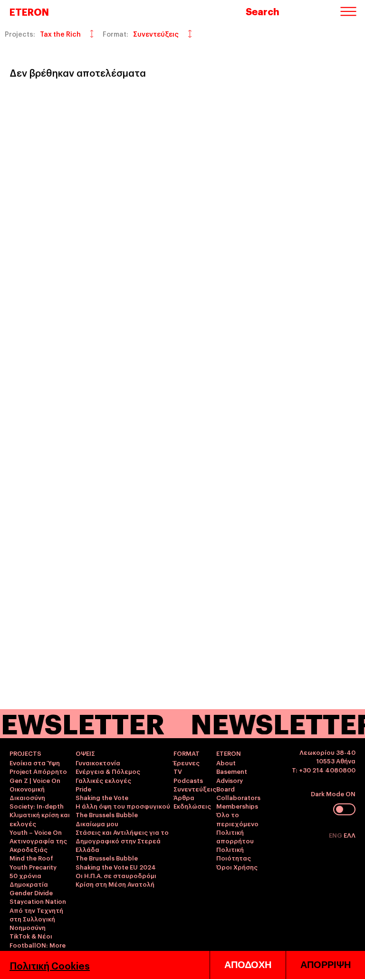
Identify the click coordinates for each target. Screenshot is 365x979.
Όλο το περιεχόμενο (237, 818)
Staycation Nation (38, 901)
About (226, 762)
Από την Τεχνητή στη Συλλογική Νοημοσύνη (36, 918)
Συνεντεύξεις (194, 788)
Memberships (237, 805)
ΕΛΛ (349, 835)
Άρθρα (183, 797)
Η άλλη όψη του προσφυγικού (123, 805)
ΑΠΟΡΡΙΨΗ (325, 964)
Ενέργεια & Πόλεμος (108, 771)
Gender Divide (31, 892)
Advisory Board (229, 784)
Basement (231, 771)
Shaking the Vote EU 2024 (116, 866)
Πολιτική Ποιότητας (233, 853)
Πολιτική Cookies (50, 965)
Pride (83, 788)
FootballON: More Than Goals (38, 949)
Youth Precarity (33, 866)
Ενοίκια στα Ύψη (35, 762)
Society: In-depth (37, 805)
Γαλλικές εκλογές (103, 780)
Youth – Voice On (36, 832)
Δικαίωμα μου (97, 823)
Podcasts (188, 780)
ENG (336, 835)
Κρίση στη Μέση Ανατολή (115, 884)
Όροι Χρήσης (237, 866)
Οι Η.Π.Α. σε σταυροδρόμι (116, 875)
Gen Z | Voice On (35, 780)
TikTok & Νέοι (31, 935)
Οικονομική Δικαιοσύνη (27, 792)
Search (262, 11)
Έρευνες (186, 762)
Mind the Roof (31, 857)
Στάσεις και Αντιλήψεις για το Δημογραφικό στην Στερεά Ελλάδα (122, 840)
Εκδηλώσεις (192, 805)
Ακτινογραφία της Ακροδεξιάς (38, 844)
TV (177, 771)
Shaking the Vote (102, 797)
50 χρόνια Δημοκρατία (29, 879)
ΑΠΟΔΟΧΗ (247, 964)
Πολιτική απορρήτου (235, 836)
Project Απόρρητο (38, 771)
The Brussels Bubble (107, 814)
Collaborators (238, 797)
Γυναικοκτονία (98, 762)
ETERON (29, 11)
